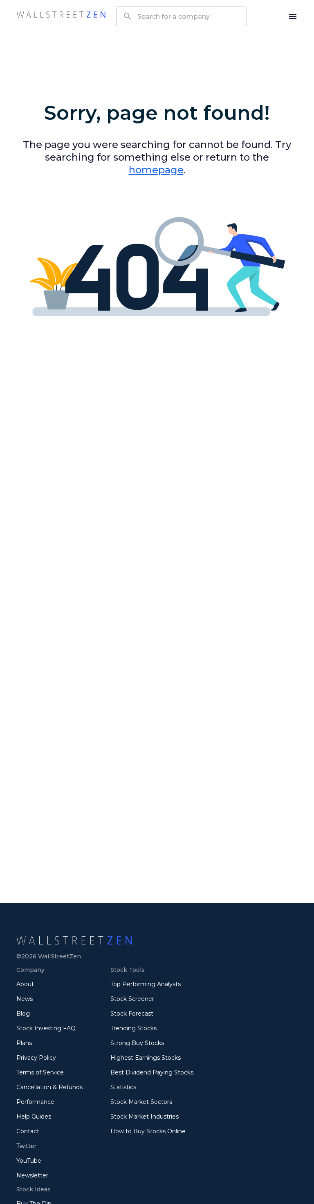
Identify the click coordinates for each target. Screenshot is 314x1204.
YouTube (28, 1160)
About (25, 984)
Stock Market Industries (144, 1116)
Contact (27, 1131)
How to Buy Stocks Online (148, 1131)
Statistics (123, 1087)
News (24, 999)
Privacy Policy (36, 1057)
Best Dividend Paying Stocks (151, 1072)
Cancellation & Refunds (49, 1087)
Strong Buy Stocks (137, 1043)
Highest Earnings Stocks (145, 1057)
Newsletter (32, 1175)
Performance (35, 1102)
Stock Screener (132, 999)
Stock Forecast (131, 1013)
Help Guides (33, 1116)
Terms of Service (40, 1072)
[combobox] (181, 16)
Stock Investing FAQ (46, 1028)
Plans (24, 1043)
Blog (23, 1013)
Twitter (26, 1146)
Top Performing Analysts (145, 984)
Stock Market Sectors (141, 1102)
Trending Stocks (133, 1028)
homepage (156, 170)
